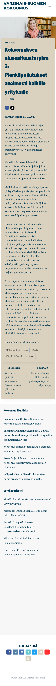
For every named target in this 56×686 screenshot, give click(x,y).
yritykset (30, 356)
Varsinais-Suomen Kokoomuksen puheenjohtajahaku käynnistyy (40, 377)
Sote (25, 350)
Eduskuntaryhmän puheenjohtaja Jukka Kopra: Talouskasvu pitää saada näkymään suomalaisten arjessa (28, 435)
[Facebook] (7, 108)
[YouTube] (47, 652)
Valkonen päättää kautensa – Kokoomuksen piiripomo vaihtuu (13, 381)
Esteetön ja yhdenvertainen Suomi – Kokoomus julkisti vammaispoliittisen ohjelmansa (25, 463)
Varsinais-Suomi (14, 356)
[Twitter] (34, 652)
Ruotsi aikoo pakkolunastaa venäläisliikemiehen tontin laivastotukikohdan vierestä (19, 527)
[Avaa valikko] (49, 6)
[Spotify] (40, 652)
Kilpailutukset (13, 350)
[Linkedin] (21, 652)
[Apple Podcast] (28, 658)
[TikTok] (28, 652)
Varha (35, 350)
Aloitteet (10, 43)
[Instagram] (15, 652)
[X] (12, 108)
